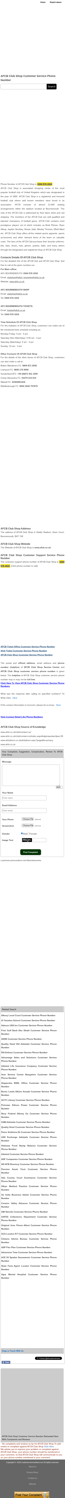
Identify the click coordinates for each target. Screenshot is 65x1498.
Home (43, 2)
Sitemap (32, 1484)
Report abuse (56, 2)
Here (15, 698)
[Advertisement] (32, 38)
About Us (32, 1467)
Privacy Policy (32, 1472)
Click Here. (49, 1446)
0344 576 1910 (44, 184)
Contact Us (32, 1478)
